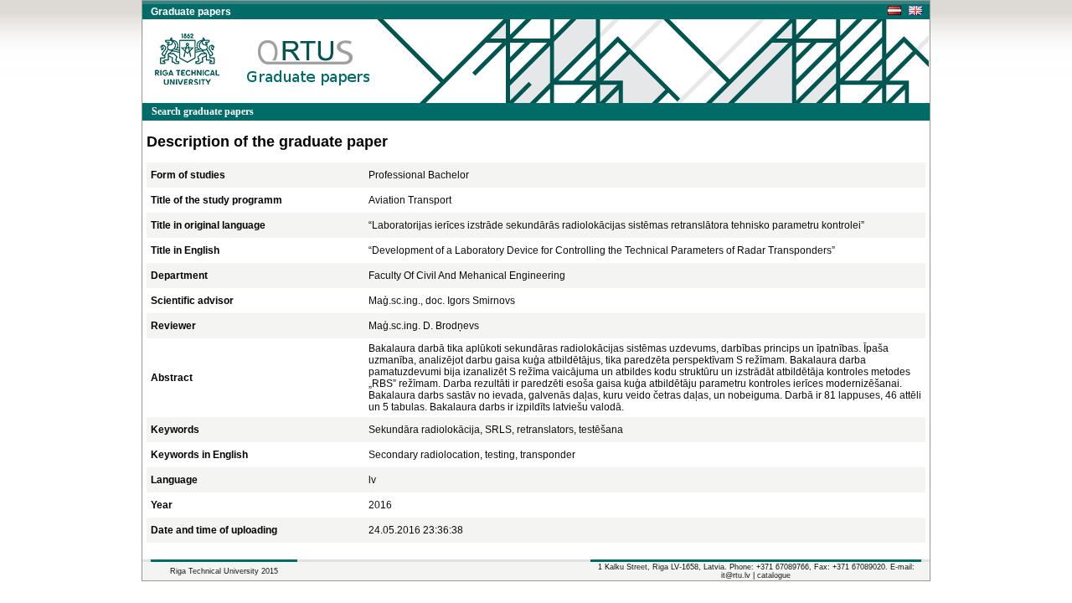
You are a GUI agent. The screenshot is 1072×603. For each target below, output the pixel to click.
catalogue (774, 575)
